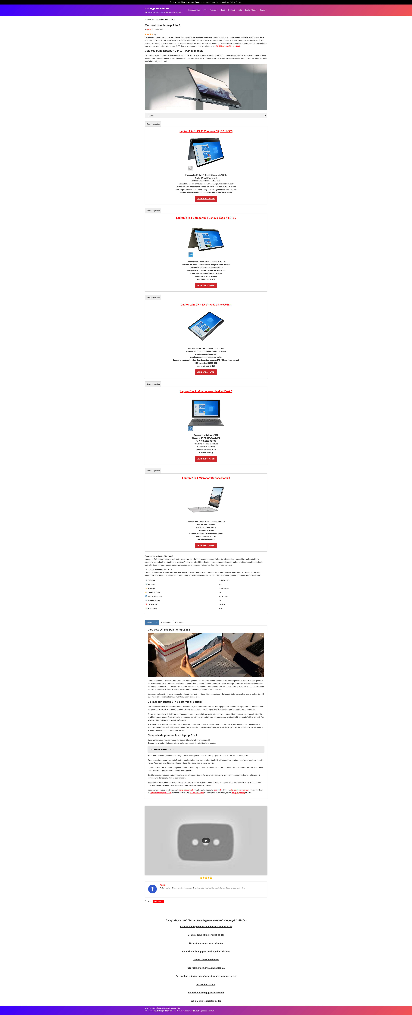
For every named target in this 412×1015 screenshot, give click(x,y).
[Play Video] (206, 840)
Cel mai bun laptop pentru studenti (206, 993)
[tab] (153, 124)
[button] (200, 10)
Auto (240, 10)
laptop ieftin (218, 790)
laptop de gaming (238, 793)
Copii (223, 10)
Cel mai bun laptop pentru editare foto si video (206, 951)
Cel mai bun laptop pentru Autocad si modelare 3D (206, 926)
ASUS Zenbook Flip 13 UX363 (228, 46)
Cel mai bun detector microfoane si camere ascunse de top (206, 976)
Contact (211, 1011)
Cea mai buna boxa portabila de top (206, 935)
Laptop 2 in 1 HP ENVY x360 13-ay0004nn (206, 304)
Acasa (147, 19)
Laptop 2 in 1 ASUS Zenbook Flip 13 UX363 (206, 131)
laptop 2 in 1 (158, 901)
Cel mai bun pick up (206, 984)
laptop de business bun (240, 790)
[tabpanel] (206, 165)
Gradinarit (231, 10)
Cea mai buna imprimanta (206, 959)
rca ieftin (176, 1008)
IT (152, 19)
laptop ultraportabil (186, 790)
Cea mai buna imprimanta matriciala (206, 968)
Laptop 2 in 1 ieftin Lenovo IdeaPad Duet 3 (206, 391)
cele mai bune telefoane (154, 1008)
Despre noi (202, 1011)
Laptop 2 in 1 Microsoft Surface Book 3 (206, 478)
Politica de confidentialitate (186, 1011)
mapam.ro (168, 1008)
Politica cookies (169, 1011)
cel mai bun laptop (197, 793)
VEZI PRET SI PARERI (206, 199)
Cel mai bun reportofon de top (206, 1001)
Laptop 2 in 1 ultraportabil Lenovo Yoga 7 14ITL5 (206, 217)
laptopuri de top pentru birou (160, 793)
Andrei (149, 29)
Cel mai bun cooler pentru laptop (206, 943)
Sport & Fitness (250, 10)
